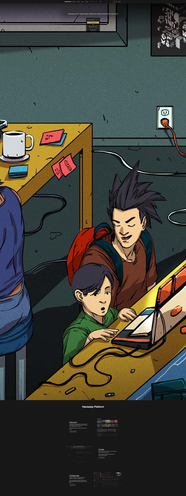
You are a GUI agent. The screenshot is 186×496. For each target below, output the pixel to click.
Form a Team (72, 484)
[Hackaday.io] (68, 1)
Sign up (115, 1)
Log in (119, 1)
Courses (82, 1)
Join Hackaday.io (93, 22)
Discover (74, 1)
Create (87, 1)
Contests (78, 1)
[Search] (100, 2)
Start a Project (101, 457)
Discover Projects (73, 431)
